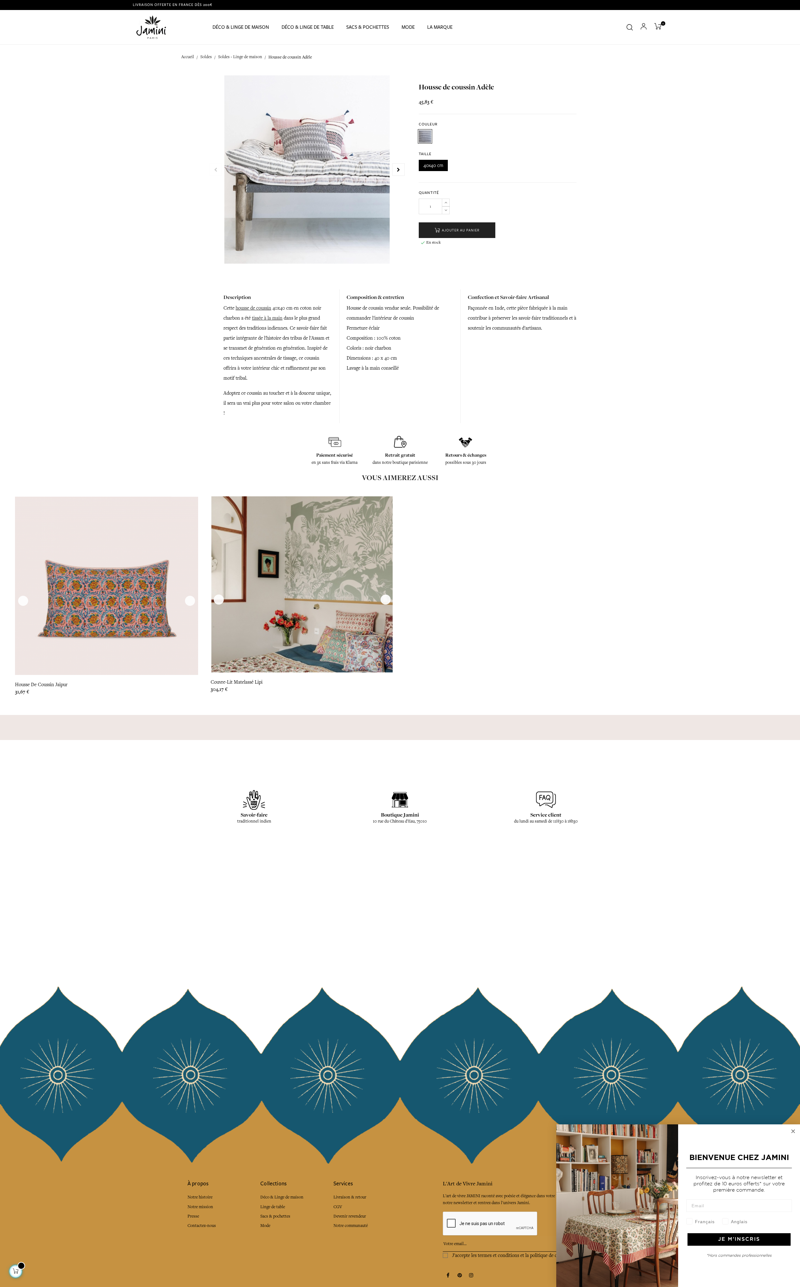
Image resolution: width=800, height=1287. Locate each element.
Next (398, 169)
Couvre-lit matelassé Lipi (236, 682)
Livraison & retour (349, 1197)
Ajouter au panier (460, 230)
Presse (193, 1216)
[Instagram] (471, 1275)
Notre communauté (350, 1226)
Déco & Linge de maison (281, 1197)
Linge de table (272, 1207)
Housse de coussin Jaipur (41, 685)
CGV (337, 1207)
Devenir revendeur (349, 1216)
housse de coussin (253, 308)
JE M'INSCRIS (739, 1239)
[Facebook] (448, 1275)
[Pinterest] (459, 1275)
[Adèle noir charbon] (425, 136)
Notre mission (200, 1207)
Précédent (215, 169)
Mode (265, 1226)
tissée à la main (267, 318)
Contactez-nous (202, 1226)
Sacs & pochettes (275, 1216)
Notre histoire (200, 1197)
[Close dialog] (793, 1131)
